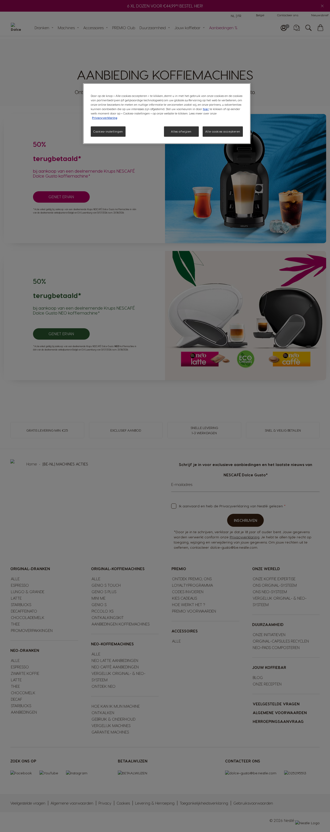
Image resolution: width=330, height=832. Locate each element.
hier (206, 109)
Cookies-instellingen (108, 131)
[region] (167, 113)
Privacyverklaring (104, 117)
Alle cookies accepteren (222, 131)
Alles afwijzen (181, 131)
